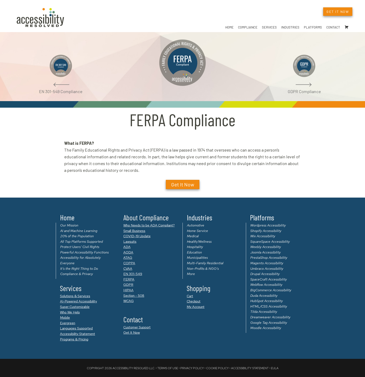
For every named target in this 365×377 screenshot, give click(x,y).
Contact (333, 27)
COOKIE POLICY (217, 368)
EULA (274, 368)
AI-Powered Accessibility (78, 301)
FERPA (128, 279)
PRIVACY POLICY (192, 368)
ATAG (127, 257)
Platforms (313, 27)
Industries (290, 27)
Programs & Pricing (74, 339)
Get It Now (131, 332)
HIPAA (128, 290)
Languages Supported (76, 328)
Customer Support (137, 327)
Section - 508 (133, 295)
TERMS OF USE (167, 368)
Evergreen (67, 323)
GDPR (128, 284)
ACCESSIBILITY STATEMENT (250, 368)
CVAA (127, 268)
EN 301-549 (132, 274)
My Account (195, 307)
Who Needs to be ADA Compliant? (149, 225)
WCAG (128, 301)
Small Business (134, 231)
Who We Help (70, 312)
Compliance (247, 27)
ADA (127, 247)
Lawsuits (129, 241)
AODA (128, 252)
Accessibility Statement (77, 334)
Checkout (193, 301)
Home (229, 27)
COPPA (129, 263)
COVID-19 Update (137, 236)
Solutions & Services (75, 296)
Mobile (65, 317)
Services (269, 27)
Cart (190, 296)
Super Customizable (75, 307)
